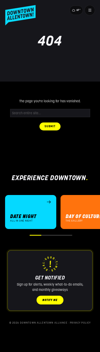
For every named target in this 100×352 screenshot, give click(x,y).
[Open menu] (90, 10)
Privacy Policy (80, 322)
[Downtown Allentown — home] (20, 15)
